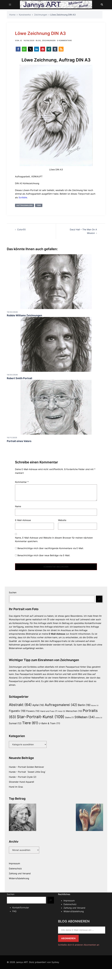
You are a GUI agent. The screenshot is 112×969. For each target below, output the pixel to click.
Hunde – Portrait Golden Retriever (26, 767)
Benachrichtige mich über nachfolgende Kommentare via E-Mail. (50, 548)
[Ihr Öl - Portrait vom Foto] (22, 817)
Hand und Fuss (48, 711)
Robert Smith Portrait (19, 378)
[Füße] (89, 817)
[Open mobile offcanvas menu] (10, 4)
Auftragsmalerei (24, 205)
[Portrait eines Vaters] (56, 407)
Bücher (94, 705)
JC (21, 40)
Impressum (14, 863)
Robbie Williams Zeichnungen (24, 315)
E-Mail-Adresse (23, 520)
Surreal (15, 723)
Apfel (38, 705)
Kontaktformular (20, 907)
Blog (38, 40)
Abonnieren (68, 938)
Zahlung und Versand (20, 873)
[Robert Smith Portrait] (56, 344)
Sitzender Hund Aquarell (21, 781)
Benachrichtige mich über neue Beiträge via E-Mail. (43, 555)
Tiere (38, 205)
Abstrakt (20, 704)
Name (18, 506)
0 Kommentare (64, 40)
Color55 (21, 229)
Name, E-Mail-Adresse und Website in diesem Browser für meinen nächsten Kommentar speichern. (54, 539)
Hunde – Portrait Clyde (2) (22, 777)
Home (12, 14)
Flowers (32, 711)
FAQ (14, 911)
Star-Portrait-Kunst (40, 716)
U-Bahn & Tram (49, 723)
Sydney (55, 962)
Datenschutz (15, 868)
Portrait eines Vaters (19, 441)
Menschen (74, 711)
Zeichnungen (40, 14)
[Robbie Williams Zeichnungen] (56, 281)
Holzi (61, 711)
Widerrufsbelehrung (19, 878)
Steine (69, 717)
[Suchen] (99, 599)
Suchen (12, 592)
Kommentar (22, 482)
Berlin (84, 705)
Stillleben (84, 717)
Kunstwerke (25, 14)
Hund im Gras (16, 786)
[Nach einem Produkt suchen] (102, 4)
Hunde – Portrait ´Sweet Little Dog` (27, 771)
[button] (18, 49)
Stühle (98, 718)
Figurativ (17, 711)
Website (62, 520)
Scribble (23, 197)
